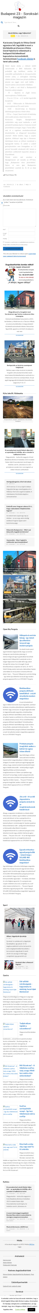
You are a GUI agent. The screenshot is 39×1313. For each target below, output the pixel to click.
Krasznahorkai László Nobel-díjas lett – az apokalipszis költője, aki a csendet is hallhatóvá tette (19, 452)
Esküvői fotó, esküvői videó (12, 1286)
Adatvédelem (7, 1262)
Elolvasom (19, 335)
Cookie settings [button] (20, 1309)
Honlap (5, 238)
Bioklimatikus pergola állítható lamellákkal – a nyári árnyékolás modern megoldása (28, 693)
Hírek (13, 36)
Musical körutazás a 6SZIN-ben (17, 1227)
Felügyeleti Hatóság (10, 1265)
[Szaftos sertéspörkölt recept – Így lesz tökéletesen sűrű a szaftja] (10, 1106)
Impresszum (7, 1260)
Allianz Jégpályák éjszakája (16, 936)
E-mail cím (4, 234)
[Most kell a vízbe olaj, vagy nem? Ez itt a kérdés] (10, 1144)
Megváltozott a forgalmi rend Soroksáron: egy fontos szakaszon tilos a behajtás (19, 314)
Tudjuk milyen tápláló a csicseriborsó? (25, 1026)
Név (4, 229)
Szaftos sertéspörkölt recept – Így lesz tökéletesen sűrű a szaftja (27, 1111)
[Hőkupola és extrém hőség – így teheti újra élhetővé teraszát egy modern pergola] (10, 636)
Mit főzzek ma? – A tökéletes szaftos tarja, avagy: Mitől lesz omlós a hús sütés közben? (27, 1070)
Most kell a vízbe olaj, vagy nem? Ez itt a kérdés (27, 1146)
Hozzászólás (5, 206)
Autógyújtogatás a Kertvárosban (18, 482)
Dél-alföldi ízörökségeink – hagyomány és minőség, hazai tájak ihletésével (28, 986)
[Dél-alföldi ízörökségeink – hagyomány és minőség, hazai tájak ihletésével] (10, 982)
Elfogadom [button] (31, 1309)
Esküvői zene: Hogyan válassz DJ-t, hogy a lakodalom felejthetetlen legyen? (19, 508)
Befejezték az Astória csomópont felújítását (19, 366)
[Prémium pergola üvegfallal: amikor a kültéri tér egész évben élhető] (10, 744)
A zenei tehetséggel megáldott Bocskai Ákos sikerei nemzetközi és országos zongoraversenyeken (18, 1215)
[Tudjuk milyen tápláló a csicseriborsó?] (10, 1024)
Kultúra (11, 1220)
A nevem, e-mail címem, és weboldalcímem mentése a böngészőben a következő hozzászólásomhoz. (18, 243)
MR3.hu (31, 1244)
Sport (9, 938)
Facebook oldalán (25, 59)
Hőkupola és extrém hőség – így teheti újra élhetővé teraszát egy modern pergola (28, 640)
